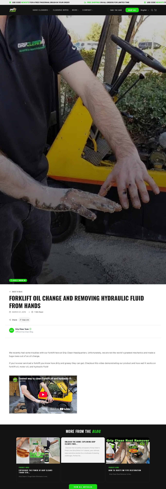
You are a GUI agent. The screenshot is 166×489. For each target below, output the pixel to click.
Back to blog (17, 292)
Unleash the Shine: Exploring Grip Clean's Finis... (80, 443)
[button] (41, 10)
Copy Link (25, 320)
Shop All (132, 10)
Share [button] (14, 320)
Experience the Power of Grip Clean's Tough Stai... (35, 471)
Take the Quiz (116, 10)
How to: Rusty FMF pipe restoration (125, 470)
